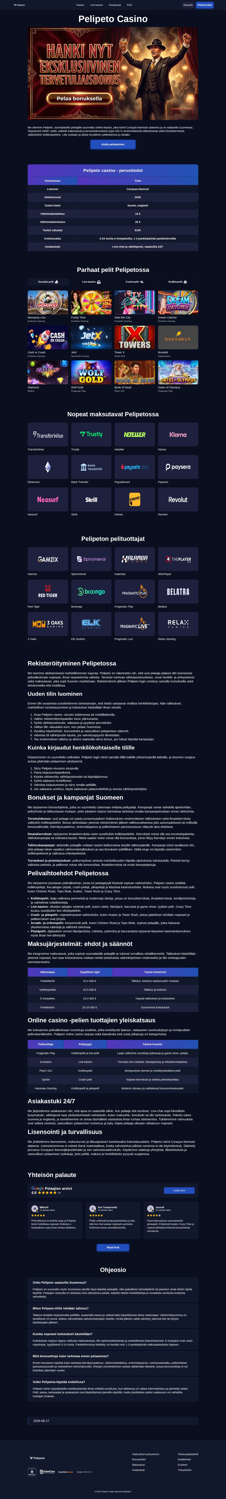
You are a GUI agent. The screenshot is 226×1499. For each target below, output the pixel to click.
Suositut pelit (46, 282)
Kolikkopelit (175, 282)
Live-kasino (89, 282)
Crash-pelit (132, 282)
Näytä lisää (113, 1247)
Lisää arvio (179, 1190)
